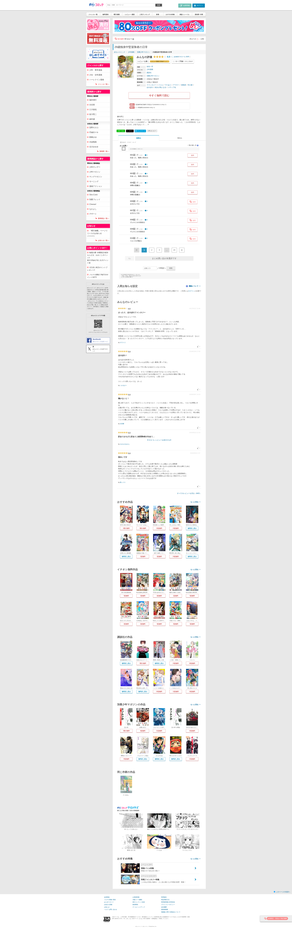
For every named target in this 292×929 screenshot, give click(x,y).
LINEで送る (120, 131)
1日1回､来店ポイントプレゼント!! (97, 268)
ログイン (191, 291)
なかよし (93, 209)
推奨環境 (135, 904)
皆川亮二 (93, 114)
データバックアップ (139, 907)
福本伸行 (93, 100)
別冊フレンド (94, 199)
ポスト (131, 131)
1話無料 (175, 596)
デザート (93, 214)
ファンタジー (151, 85)
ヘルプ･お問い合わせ (110, 909)
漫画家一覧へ (104, 151)
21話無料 (159, 731)
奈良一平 (150, 66)
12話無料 (176, 691)
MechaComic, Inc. (152, 926)
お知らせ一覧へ (103, 240)
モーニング (93, 181)
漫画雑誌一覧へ (103, 218)
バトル (160, 85)
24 (174, 250)
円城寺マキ (93, 132)
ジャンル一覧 (93, 14)
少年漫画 (131, 52)
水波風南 (93, 142)
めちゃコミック (119, 52)
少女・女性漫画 (95, 75)
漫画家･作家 (199, 14)
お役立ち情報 (108, 904)
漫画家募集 (164, 909)
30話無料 (126, 759)
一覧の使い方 (193, 145)
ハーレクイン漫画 (96, 80)
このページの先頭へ (283, 892)
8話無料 (142, 731)
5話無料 (126, 596)
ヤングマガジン (95, 177)
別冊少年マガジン (143, 52)
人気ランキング (144, 14)
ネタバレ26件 (184, 57)
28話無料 (192, 663)
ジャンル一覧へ (103, 84)
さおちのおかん (125, 444)
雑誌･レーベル (184, 14)
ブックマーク (140, 131)
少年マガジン (94, 172)
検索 (158, 5)
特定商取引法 (165, 899)
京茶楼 (122, 423)
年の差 (190, 85)
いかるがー (123, 385)
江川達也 (93, 109)
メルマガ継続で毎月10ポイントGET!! (97, 276)
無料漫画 (105, 14)
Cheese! (92, 204)
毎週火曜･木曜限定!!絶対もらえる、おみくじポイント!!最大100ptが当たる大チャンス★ (97, 258)
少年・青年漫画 (95, 70)
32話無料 (192, 731)
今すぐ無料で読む (159, 95)
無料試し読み (192, 528)
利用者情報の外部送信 (168, 902)
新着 (157, 14)
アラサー (176, 85)
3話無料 (142, 556)
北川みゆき (93, 147)
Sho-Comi (93, 195)
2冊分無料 (126, 528)
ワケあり (168, 85)
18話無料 (192, 691)
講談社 (149, 73)
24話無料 (176, 528)
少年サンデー (94, 167)
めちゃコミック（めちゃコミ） (142, 926)
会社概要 (164, 907)
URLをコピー (152, 131)
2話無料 (159, 596)
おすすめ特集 (170, 14)
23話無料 (192, 759)
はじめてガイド (109, 902)
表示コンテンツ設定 (139, 902)
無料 (192, 155)
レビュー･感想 (130, 14)
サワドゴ (122, 342)
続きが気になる (160, 87)
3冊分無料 (142, 528)
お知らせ (107, 907)
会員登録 (107, 897)
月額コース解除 (137, 899)
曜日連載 (117, 14)
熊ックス (122, 482)
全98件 (176, 57)
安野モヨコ (93, 128)
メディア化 (172, 87)
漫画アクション (95, 186)
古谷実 (92, 105)
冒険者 (183, 85)
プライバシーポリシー (168, 904)
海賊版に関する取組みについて (170, 912)
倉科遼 (92, 119)
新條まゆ (93, 137)
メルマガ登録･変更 (110, 899)
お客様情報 (136, 897)
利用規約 (164, 897)
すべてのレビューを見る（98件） (189, 493)
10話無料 (159, 528)
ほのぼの (150, 87)
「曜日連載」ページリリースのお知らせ (97, 233)
